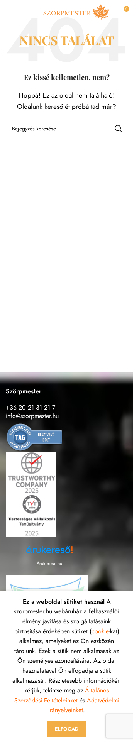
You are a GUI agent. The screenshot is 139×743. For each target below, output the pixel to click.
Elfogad (66, 729)
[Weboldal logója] (76, 11)
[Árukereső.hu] (35, 436)
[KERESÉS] (118, 128)
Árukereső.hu (49, 563)
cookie (100, 631)
